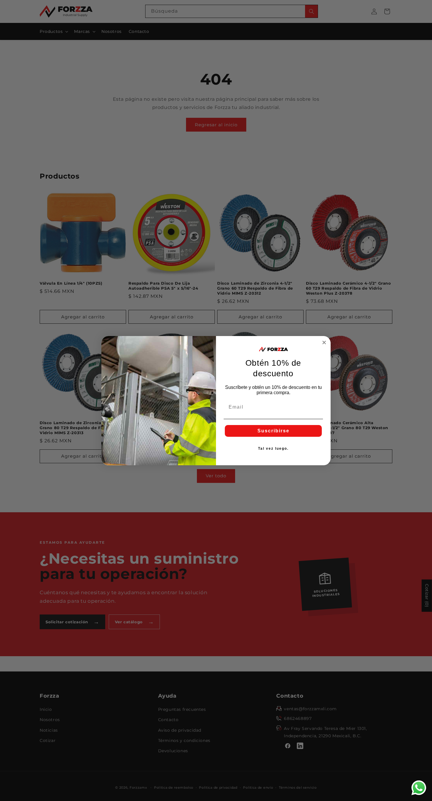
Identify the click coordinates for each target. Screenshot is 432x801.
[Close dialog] (324, 342)
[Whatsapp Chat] (418, 787)
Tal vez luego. (273, 448)
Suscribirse (273, 430)
